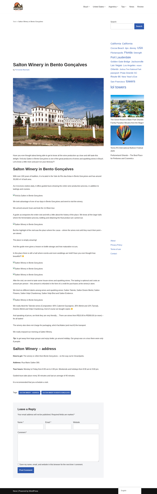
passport (115, 73)
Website (76, 422)
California (116, 43)
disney (133, 48)
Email (48, 422)
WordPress (33, 491)
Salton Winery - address (29, 392)
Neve (15, 491)
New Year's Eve (129, 76)
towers (130, 81)
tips (127, 48)
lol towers (118, 87)
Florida (128, 52)
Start (14, 21)
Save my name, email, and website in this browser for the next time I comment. (51, 464)
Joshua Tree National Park (130, 69)
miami (139, 65)
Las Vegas (116, 65)
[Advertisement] (58, 42)
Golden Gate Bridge (120, 61)
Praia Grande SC (128, 73)
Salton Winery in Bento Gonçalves (56, 392)
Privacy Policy (116, 245)
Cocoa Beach (117, 48)
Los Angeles (129, 65)
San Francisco (118, 81)
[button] (89, 6)
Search (113, 22)
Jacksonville (137, 61)
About (113, 241)
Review (140, 7)
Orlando (114, 69)
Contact (114, 254)
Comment (22, 432)
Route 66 (116, 76)
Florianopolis (117, 53)
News (131, 7)
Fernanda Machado (22, 70)
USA (140, 47)
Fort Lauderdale (121, 57)
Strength (138, 53)
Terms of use (116, 249)
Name (21, 422)
